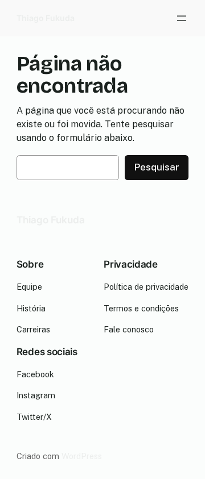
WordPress (82, 456)
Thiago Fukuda (46, 18)
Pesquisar (156, 167)
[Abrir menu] (181, 18)
